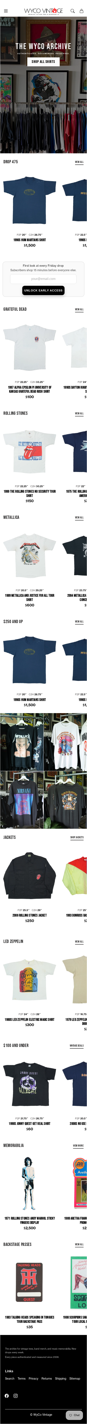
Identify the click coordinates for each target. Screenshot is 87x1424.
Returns (46, 1378)
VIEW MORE (78, 1145)
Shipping (60, 1378)
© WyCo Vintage (41, 1414)
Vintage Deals (77, 1045)
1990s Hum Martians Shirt (29, 240)
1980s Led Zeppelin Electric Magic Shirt (29, 1020)
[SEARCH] (72, 10)
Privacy (33, 1378)
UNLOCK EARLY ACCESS (43, 290)
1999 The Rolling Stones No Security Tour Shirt (30, 494)
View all (79, 162)
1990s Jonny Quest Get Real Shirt (29, 1124)
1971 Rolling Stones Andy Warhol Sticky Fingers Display (29, 1221)
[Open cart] (81, 10)
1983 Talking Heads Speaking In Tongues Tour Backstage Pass (29, 1319)
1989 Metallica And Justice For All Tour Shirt (29, 598)
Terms (21, 1378)
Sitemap (74, 1378)
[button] (7, 11)
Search (9, 1378)
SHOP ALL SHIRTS (43, 62)
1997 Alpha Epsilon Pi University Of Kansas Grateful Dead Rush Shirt (29, 390)
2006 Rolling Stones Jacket (30, 916)
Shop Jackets (77, 837)
